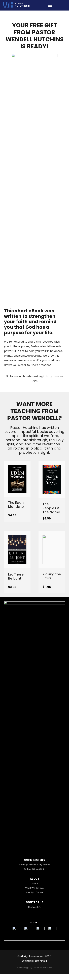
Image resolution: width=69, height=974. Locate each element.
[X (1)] (40, 931)
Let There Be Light (16, 576)
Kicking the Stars (52, 576)
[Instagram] (28, 931)
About (34, 883)
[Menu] (50, 5)
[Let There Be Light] (17, 537)
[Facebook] (16, 931)
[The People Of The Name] (52, 468)
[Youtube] (52, 931)
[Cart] (62, 5)
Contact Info (34, 907)
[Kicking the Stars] (52, 537)
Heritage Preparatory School (34, 864)
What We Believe (34, 888)
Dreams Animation (42, 967)
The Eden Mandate (16, 504)
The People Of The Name (51, 508)
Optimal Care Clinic (34, 869)
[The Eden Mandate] (17, 468)
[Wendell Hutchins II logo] (16, 5)
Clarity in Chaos (34, 892)
